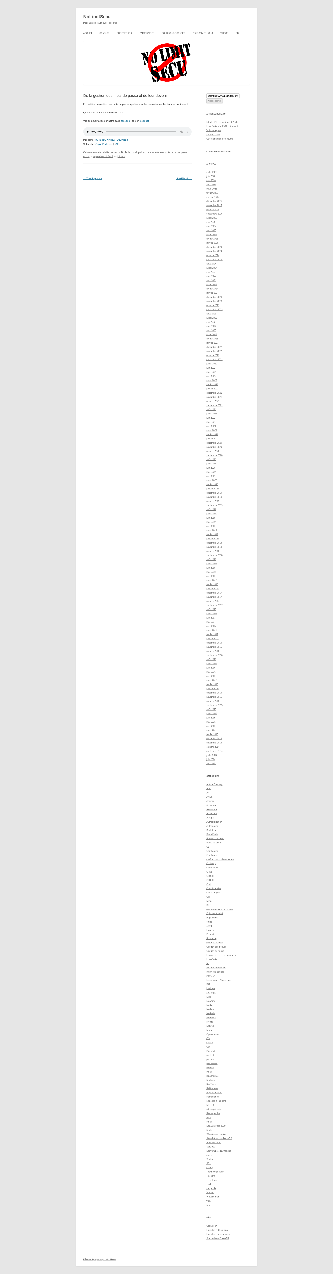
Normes (210, 1030)
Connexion (211, 1226)
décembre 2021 (214, 393)
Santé (209, 1130)
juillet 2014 (211, 755)
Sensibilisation (213, 1142)
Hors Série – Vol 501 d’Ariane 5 (222, 126)
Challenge (211, 863)
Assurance (211, 809)
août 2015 (211, 709)
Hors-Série (211, 959)
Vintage (210, 1192)
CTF (208, 896)
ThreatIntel (211, 1180)
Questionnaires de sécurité (219, 138)
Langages (211, 992)
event (209, 926)
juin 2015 (210, 717)
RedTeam (211, 1084)
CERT (209, 847)
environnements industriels (219, 909)
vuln (208, 1201)
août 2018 (211, 559)
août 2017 (211, 609)
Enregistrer (124, 33)
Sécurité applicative (216, 1134)
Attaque (210, 817)
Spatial (209, 1159)
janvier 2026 (212, 197)
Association (212, 805)
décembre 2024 (214, 247)
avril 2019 (211, 526)
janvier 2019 (212, 538)
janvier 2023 (212, 343)
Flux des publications (217, 1230)
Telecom (210, 1176)
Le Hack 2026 (213, 134)
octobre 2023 (212, 305)
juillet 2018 (211, 563)
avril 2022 (211, 376)
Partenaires (147, 33)
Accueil (87, 33)
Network (210, 1026)
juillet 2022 (211, 363)
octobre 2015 (212, 701)
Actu (117, 152)
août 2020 (211, 459)
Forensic (210, 934)
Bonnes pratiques (215, 838)
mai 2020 (211, 472)
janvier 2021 (212, 438)
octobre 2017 (212, 601)
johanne (121, 156)
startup (209, 1167)
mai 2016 (211, 672)
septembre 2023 (214, 309)
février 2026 (212, 193)
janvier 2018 (212, 588)
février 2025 (212, 238)
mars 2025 (211, 234)
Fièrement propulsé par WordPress (99, 1259)
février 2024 (212, 288)
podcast (142, 152)
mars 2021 (211, 430)
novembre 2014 (214, 742)
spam (209, 1155)
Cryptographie (213, 892)
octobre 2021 (212, 401)
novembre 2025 (214, 205)
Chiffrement (212, 867)
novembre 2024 (214, 251)
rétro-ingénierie (213, 1109)
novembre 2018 (214, 547)
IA (207, 963)
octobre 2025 (212, 209)
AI (207, 792)
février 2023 (212, 338)
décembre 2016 (214, 642)
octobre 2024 (212, 255)
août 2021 (211, 409)
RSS (116, 144)
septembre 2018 (214, 555)
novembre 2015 (214, 697)
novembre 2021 (214, 397)
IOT (208, 984)
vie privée (211, 1188)
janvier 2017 (212, 638)
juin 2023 (210, 322)
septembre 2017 (214, 605)
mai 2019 (211, 522)
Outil (208, 1046)
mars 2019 (211, 530)
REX (208, 1117)
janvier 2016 (212, 688)
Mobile (209, 1021)
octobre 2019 (212, 501)
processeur (211, 1063)
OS (208, 1038)
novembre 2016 (214, 647)
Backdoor (211, 830)
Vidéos (224, 33)
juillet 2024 (211, 268)
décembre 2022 (214, 347)
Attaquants (211, 813)
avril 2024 (211, 280)
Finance (210, 930)
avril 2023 (211, 330)
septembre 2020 (214, 455)
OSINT (209, 1042)
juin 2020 (210, 467)
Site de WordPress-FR (217, 1238)
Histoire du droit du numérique (221, 955)
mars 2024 (211, 284)
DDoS (209, 901)
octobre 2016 (212, 651)
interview (210, 976)
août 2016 (211, 659)
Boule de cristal (129, 152)
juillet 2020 (211, 463)
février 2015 (212, 734)
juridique (210, 988)
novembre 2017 (214, 597)
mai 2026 (211, 180)
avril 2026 (211, 184)
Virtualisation (212, 1196)
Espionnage (212, 917)
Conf (208, 884)
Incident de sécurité (216, 967)
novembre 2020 (214, 447)
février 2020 (212, 484)
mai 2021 (211, 422)
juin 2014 (210, 759)
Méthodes (211, 1017)
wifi (208, 1205)
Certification (212, 851)
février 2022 (212, 384)
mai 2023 (211, 326)
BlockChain (212, 834)
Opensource (212, 1034)
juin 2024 (210, 272)
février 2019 (212, 534)
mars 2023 (211, 334)
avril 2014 (211, 763)
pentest (210, 1055)
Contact (104, 33)
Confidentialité (213, 888)
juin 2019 (210, 517)
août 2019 (211, 509)
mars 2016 (211, 680)
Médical (210, 1009)
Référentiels (212, 1088)
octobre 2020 (212, 451)
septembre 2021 (214, 405)
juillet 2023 (211, 318)
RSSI (209, 1121)
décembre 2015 (214, 692)
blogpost (144, 120)
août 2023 (211, 313)
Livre (208, 996)
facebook (126, 120)
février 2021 (212, 434)
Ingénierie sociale (215, 971)
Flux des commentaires (218, 1234)
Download (122, 139)
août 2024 (211, 263)
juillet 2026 (211, 172)
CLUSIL (210, 880)
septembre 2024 (214, 259)
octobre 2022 (212, 355)
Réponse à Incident (216, 1101)
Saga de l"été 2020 (215, 1126)
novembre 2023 (214, 301)
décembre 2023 (214, 297)
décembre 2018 (214, 542)
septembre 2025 (214, 213)
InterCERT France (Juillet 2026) (222, 122)
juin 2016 (210, 667)
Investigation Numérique (218, 980)
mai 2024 (211, 276)
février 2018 (212, 584)
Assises (210, 801)
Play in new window (104, 139)
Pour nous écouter (173, 33)
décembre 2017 (214, 592)
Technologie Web (215, 1171)
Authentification (214, 822)
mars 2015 (211, 730)
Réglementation (214, 1092)
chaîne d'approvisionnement (220, 859)
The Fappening (93, 178)
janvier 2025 (212, 243)
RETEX (210, 1105)
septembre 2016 (214, 655)
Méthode (210, 1013)
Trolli (208, 1184)
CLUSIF (210, 876)
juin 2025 (210, 222)
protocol (210, 1067)
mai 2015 (211, 722)
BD (237, 33)
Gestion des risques (216, 946)
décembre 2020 (214, 443)
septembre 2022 (214, 359)
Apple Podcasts (103, 144)
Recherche (211, 1080)
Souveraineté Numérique (218, 1151)
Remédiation (212, 1096)
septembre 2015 (214, 705)
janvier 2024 (212, 293)
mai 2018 (211, 572)
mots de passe (172, 152)
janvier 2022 (212, 388)
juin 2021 (210, 418)
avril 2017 (211, 626)
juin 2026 (210, 176)
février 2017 (212, 634)
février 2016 (212, 684)
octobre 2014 (212, 747)
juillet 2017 (211, 613)
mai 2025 (211, 226)
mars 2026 (211, 188)
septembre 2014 (214, 751)
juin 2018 (210, 567)
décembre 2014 (214, 738)
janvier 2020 (212, 488)
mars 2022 (211, 380)
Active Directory (214, 784)
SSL (208, 1163)
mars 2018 (211, 580)
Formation (211, 938)
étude (209, 921)
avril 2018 (211, 576)
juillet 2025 (211, 218)
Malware (210, 1001)
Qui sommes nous (203, 33)
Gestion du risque (215, 951)
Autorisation (212, 826)
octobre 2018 (212, 551)
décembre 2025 (214, 201)
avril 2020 (211, 476)
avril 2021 (211, 426)
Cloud (209, 872)
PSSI (209, 1071)
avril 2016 (211, 676)
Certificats (211, 855)
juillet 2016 (211, 663)
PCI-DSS (211, 1051)
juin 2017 (210, 617)
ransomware (212, 1076)
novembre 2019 (214, 497)
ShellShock (184, 178)
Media (209, 1005)
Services (210, 1146)
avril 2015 (211, 726)
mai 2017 (211, 622)
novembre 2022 (214, 351)
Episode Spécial (214, 913)
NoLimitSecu (97, 16)
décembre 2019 (214, 492)
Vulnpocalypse (213, 130)
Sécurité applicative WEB (219, 1138)
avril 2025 (211, 230)
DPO (208, 905)
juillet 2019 (211, 513)
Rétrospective (213, 1113)
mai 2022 (211, 372)
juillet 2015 (211, 713)
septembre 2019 (214, 505)
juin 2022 (210, 368)
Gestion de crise (214, 942)
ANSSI (209, 797)
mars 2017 (211, 630)
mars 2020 (211, 480)
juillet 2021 (211, 413)
